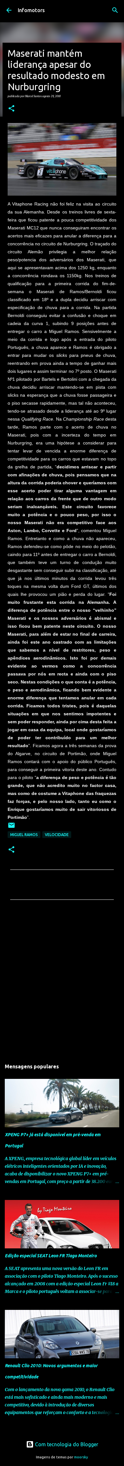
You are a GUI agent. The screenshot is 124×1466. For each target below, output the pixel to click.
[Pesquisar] (115, 10)
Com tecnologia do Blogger (66, 1444)
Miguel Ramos (24, 835)
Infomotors (31, 10)
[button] (11, 109)
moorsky (81, 1457)
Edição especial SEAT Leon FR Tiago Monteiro (51, 1255)
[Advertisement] (62, 982)
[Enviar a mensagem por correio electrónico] (11, 828)
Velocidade (57, 835)
